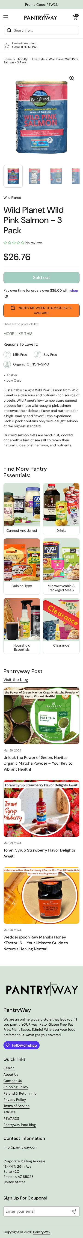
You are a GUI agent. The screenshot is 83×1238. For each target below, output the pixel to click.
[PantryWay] (40, 17)
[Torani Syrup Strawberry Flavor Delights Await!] (41, 808)
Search (9, 1068)
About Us (10, 1074)
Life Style (38, 59)
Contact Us (12, 1080)
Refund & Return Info (20, 1093)
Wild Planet (12, 197)
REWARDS (11, 1118)
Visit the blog (15, 679)
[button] (75, 17)
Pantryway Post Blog (19, 1124)
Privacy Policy (14, 1099)
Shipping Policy (15, 1087)
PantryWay (41, 1232)
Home (7, 59)
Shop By (22, 59)
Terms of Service (16, 1106)
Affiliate (9, 1112)
